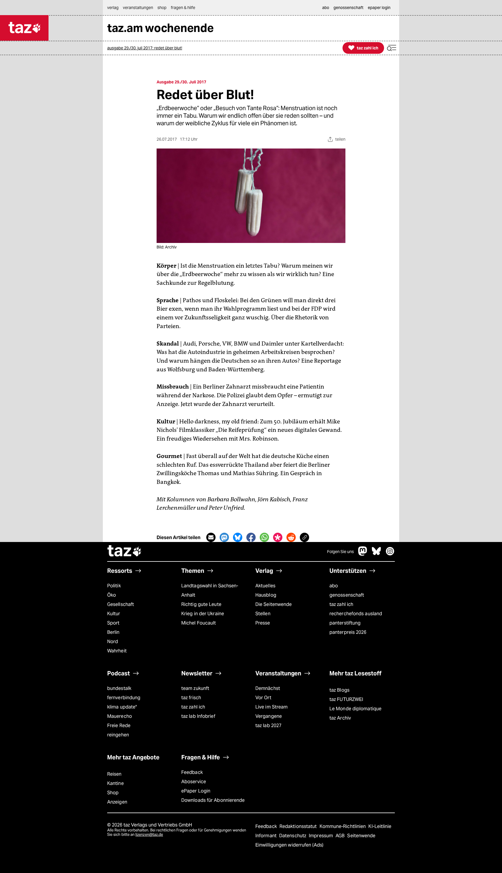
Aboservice (193, 782)
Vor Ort (263, 698)
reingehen (118, 735)
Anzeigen (117, 802)
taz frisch (191, 698)
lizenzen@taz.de (149, 834)
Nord (112, 641)
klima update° (122, 707)
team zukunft (195, 688)
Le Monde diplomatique (355, 709)
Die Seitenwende (273, 604)
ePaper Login (195, 791)
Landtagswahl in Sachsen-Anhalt (209, 590)
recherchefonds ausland (355, 614)
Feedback (192, 772)
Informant (266, 836)
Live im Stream (271, 707)
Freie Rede (118, 725)
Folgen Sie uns (340, 551)
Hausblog (265, 595)
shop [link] (161, 7)
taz (124, 551)
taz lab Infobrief (198, 716)
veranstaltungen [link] (138, 7)
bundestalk (119, 688)
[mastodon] (362, 554)
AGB (341, 836)
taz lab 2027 (268, 725)
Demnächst (267, 688)
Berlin (113, 632)
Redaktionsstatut (298, 826)
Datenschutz (293, 836)
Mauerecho (119, 716)
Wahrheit (117, 651)
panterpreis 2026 (348, 632)
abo (333, 586)
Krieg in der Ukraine (202, 614)
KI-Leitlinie (379, 826)
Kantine (115, 783)
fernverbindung (123, 698)
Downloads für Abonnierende (213, 800)
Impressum (321, 836)
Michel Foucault (198, 623)
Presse (262, 623)
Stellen (262, 614)
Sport (113, 623)
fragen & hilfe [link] (183, 7)
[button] (391, 48)
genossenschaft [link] (348, 7)
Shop (113, 793)
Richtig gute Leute (201, 604)
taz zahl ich (341, 604)
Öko (111, 595)
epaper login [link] (379, 7)
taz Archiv (340, 718)
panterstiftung (345, 623)
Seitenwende (361, 836)
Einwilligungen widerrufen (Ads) (289, 845)
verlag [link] (113, 7)
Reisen (114, 774)
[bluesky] (376, 554)
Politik (114, 586)
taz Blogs (339, 690)
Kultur (113, 614)
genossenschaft (346, 595)
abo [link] (325, 7)
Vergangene (268, 716)
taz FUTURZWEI (346, 699)
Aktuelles (265, 586)
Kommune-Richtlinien (343, 826)
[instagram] (390, 554)
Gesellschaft (120, 604)
